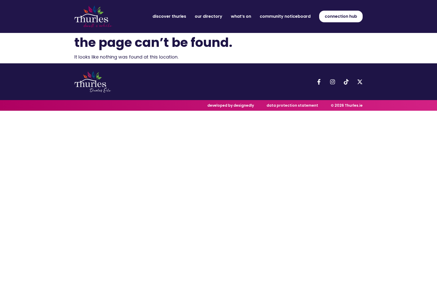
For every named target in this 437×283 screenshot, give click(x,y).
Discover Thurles (169, 16)
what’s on (241, 16)
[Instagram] (332, 82)
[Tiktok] (346, 82)
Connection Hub (341, 16)
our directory (208, 16)
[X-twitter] (360, 82)
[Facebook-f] (319, 82)
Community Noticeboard (285, 16)
